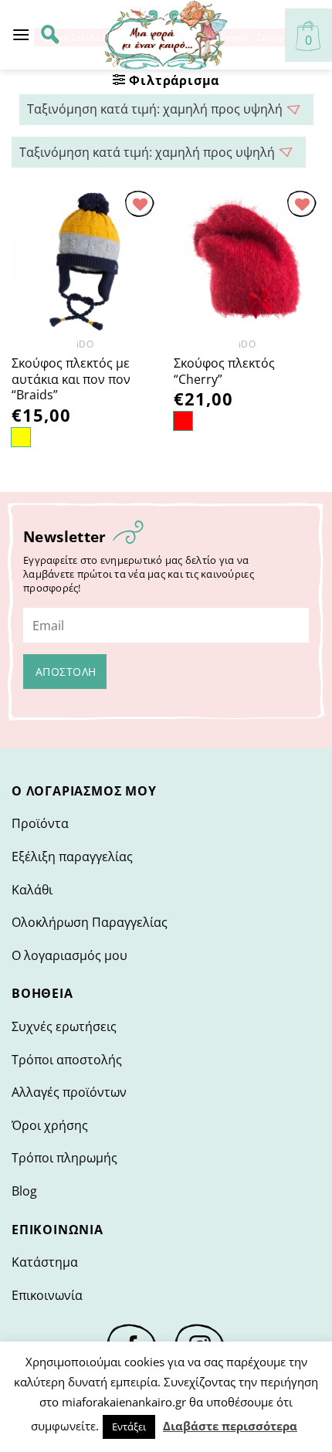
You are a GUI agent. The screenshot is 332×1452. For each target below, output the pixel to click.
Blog (24, 1190)
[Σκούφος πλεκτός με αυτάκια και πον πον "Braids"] (85, 260)
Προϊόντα (40, 823)
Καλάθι (32, 889)
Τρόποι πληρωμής (64, 1157)
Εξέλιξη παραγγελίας (72, 856)
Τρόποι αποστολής (67, 1059)
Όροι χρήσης (50, 1125)
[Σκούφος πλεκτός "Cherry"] (247, 260)
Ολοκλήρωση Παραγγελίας (90, 922)
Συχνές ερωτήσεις (64, 1026)
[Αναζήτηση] (50, 35)
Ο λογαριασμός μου (69, 955)
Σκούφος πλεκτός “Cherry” (224, 371)
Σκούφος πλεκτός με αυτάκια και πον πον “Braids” (71, 379)
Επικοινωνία (47, 1295)
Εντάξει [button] (129, 1426)
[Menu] (21, 34)
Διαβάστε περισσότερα (230, 1425)
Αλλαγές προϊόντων (69, 1092)
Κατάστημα (45, 1262)
